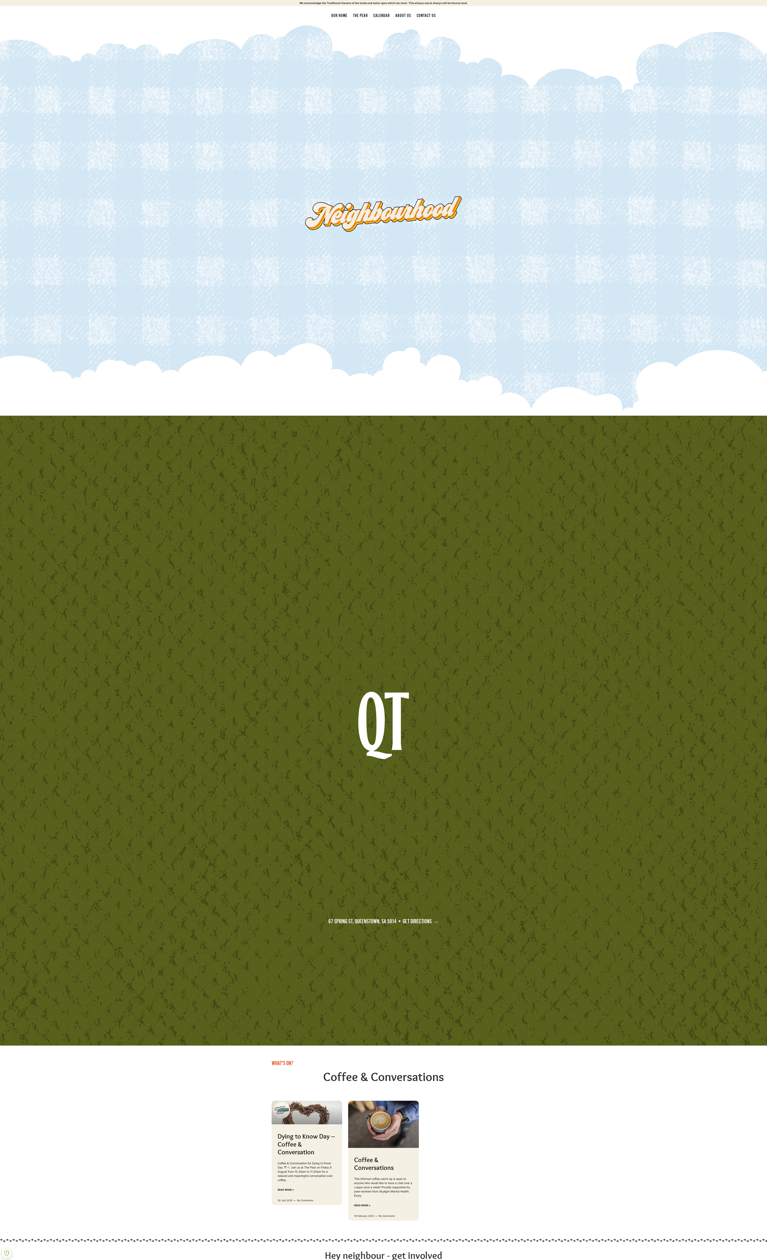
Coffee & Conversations (374, 1164)
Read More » (286, 1189)
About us (403, 15)
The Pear (360, 15)
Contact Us (426, 15)
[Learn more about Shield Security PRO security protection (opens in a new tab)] (6, 1253)
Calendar (381, 15)
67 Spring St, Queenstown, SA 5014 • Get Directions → (383, 921)
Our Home (339, 15)
